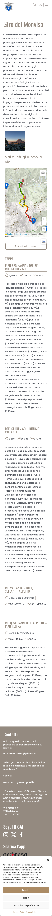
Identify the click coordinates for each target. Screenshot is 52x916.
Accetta (26, 890)
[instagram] (5, 834)
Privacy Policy (19, 912)
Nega (26, 897)
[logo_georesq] (15, 853)
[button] (47, 859)
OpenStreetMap (21, 234)
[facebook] (21, 834)
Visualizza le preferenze (26, 905)
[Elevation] (43, 241)
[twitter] (13, 834)
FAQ (5, 797)
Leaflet (9, 234)
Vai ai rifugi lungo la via (23, 159)
